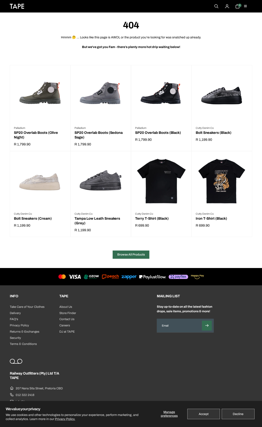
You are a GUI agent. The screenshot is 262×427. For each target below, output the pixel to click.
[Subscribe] (207, 325)
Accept (204, 414)
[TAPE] (16, 362)
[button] (246, 6)
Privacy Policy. (65, 419)
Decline (238, 414)
